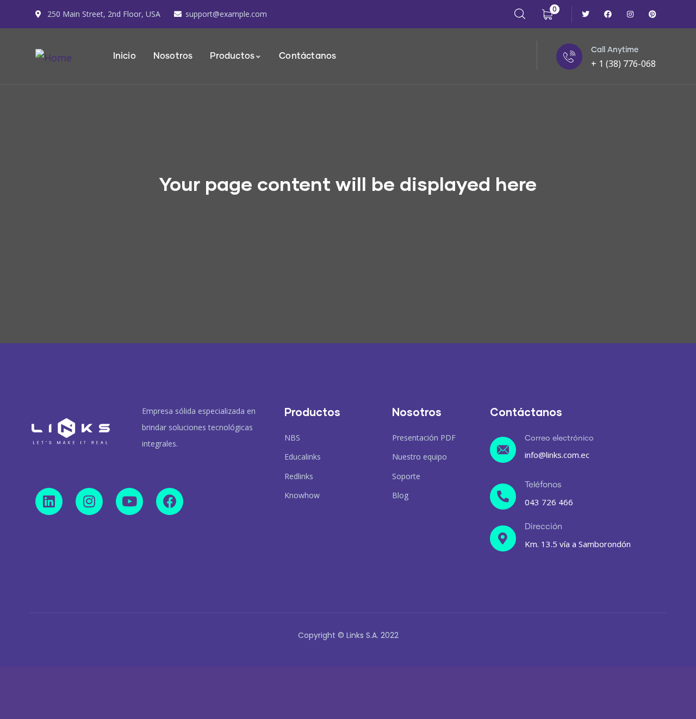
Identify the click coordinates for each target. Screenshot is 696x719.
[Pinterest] (652, 14)
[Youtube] (129, 501)
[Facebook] (608, 14)
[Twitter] (585, 14)
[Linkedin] (49, 501)
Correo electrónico (559, 438)
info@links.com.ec (557, 454)
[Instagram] (630, 14)
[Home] (53, 57)
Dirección (543, 527)
